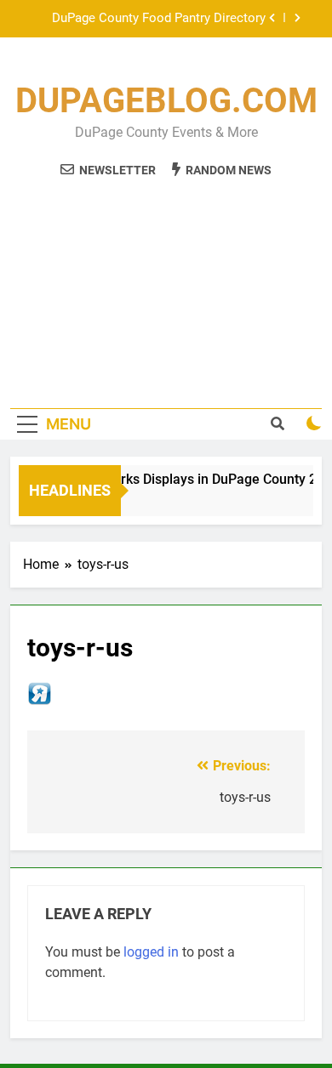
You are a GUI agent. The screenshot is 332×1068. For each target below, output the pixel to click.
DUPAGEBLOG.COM (166, 101)
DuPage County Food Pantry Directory (159, 19)
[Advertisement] (166, 283)
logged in (151, 952)
